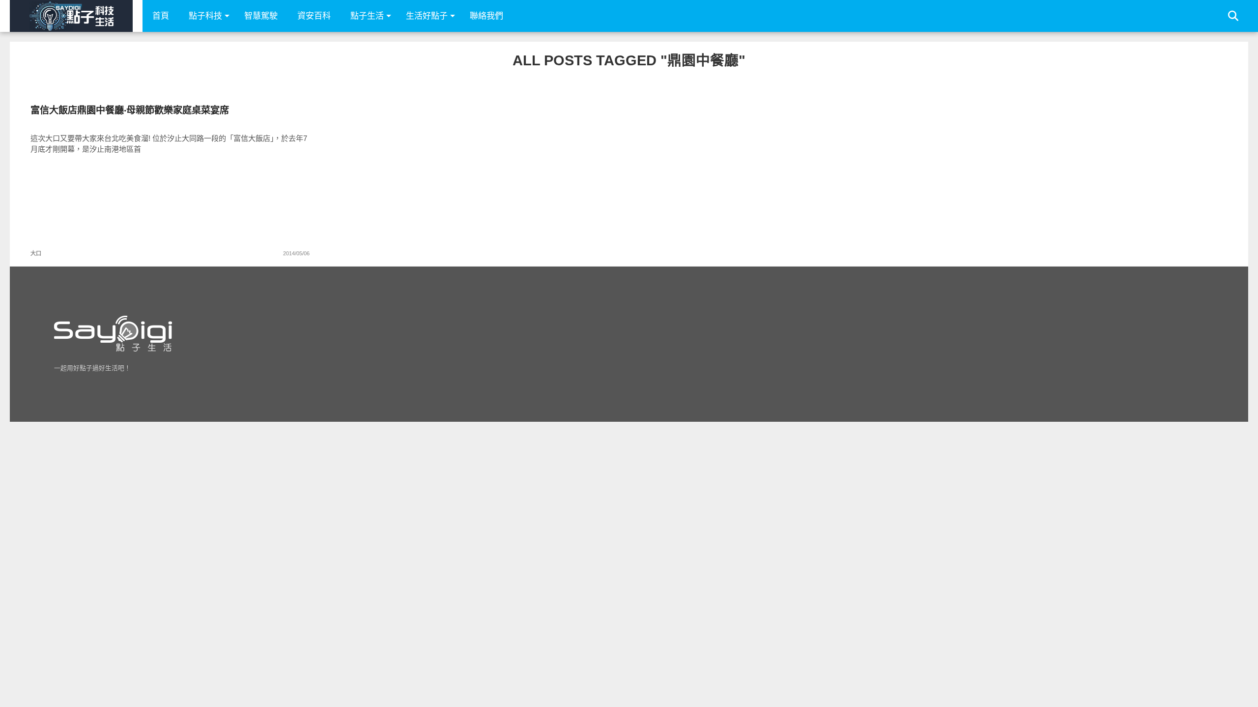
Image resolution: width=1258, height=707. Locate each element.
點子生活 (367, 16)
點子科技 (205, 16)
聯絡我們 (486, 16)
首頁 (160, 16)
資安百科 (314, 16)
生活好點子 (427, 16)
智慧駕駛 (261, 16)
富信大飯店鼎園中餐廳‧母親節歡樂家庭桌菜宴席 (129, 110)
